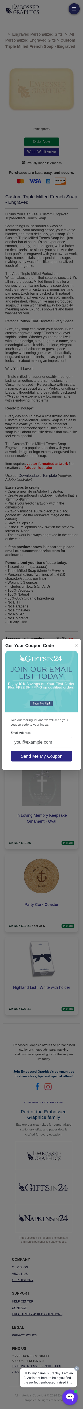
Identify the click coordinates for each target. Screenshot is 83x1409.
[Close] (76, 645)
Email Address (21, 732)
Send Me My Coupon (41, 756)
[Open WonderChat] (70, 1397)
